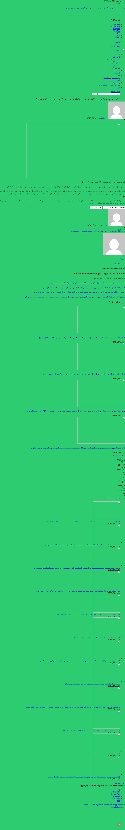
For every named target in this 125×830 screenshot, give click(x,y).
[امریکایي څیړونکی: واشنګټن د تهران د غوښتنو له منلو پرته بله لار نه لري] (106, 728)
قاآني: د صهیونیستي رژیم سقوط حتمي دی (100, 753)
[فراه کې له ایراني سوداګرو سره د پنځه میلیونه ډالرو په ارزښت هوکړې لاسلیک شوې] (106, 658)
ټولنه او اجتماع (111, 77)
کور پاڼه (115, 54)
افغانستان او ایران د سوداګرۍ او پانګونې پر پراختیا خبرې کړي (87, 614)
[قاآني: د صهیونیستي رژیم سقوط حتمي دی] (106, 751)
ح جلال (104, 118)
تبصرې (117, 70)
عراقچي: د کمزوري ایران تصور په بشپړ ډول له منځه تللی (92, 684)
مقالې (117, 75)
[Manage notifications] (119, 825)
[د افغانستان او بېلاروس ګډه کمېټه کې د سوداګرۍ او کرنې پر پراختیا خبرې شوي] (101, 332)
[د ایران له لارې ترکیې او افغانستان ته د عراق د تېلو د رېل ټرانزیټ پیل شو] (101, 369)
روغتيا (116, 82)
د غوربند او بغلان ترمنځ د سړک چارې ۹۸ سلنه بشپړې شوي (93, 637)
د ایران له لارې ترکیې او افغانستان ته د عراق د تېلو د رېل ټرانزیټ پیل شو (83, 374)
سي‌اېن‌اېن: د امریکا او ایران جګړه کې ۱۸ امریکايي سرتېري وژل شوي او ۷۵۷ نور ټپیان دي (76, 411)
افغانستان (109, 61)
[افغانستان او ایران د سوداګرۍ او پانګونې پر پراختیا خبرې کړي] (106, 612)
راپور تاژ (110, 59)
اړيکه (117, 87)
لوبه (112, 65)
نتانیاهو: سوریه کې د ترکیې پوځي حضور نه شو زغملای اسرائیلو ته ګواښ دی (83, 777)
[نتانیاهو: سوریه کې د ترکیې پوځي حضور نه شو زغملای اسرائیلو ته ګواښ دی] (106, 774)
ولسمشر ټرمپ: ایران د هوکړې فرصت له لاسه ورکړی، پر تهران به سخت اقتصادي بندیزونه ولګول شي (73, 707)
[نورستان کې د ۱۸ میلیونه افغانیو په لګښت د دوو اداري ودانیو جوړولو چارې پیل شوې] (101, 443)
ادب (118, 80)
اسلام (117, 73)
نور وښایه (120, 783)
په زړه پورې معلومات (109, 85)
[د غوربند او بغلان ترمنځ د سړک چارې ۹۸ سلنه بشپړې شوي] (106, 635)
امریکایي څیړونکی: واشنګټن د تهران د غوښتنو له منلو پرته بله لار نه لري (83, 730)
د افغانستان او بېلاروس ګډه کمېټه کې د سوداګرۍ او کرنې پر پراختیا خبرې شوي (82, 337)
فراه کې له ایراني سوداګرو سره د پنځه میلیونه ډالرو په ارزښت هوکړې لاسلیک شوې (80, 8)
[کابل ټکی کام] (117, 50)
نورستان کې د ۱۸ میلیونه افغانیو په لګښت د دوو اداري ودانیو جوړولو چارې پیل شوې (78, 447)
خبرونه (116, 56)
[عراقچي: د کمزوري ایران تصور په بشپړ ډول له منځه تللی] (106, 681)
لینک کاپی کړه (96, 207)
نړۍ (113, 63)
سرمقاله (116, 68)
